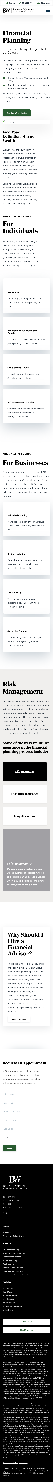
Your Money (8, 1288)
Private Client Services (13, 1267)
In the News (8, 1310)
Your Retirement (10, 1295)
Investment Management (14, 1253)
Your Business (9, 1292)
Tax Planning (8, 1264)
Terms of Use (23, 1463)
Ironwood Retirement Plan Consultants (20, 1275)
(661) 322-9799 (28, 3)
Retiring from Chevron (13, 1271)
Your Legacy (8, 1299)
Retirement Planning (12, 1257)
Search (12, 3)
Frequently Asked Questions (15, 1236)
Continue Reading (18, 1019)
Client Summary (26, 1330)
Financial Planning (11, 1249)
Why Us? (7, 1232)
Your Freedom (9, 1303)
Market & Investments (12, 1306)
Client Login (45, 3)
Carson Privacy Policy (10, 1463)
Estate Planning (10, 1260)
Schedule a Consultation (17, 113)
